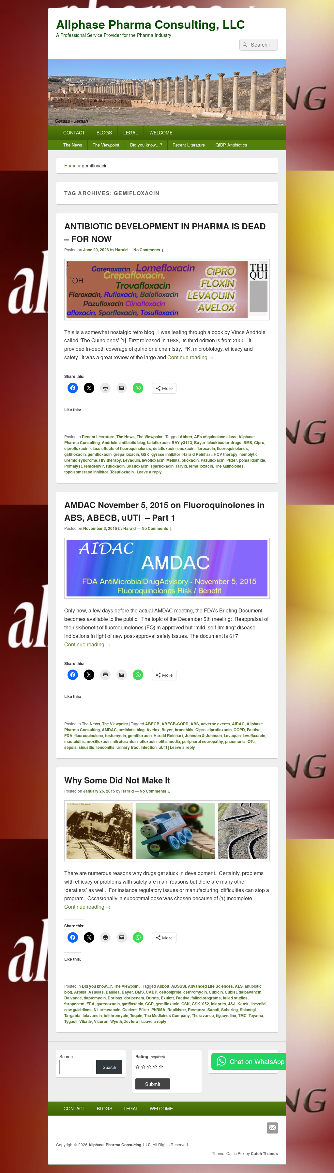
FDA (68, 735)
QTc (251, 741)
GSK (145, 454)
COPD (239, 730)
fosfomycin (115, 735)
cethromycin (195, 992)
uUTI (163, 747)
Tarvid (181, 466)
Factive (254, 730)
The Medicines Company (167, 1015)
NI (96, 1009)
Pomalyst (73, 466)
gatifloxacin (75, 454)
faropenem (74, 1004)
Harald (121, 250)
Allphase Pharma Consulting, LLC (150, 23)
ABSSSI (178, 986)
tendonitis (105, 747)
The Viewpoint (106, 145)
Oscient (129, 1009)
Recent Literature (189, 145)
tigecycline (226, 1015)
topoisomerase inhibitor (86, 472)
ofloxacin (190, 460)
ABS (194, 724)
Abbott (186, 437)
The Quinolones (229, 466)
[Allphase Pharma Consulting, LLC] (167, 123)
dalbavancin (250, 992)
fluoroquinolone (88, 735)
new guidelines (78, 1009)
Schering (229, 1009)
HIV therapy (110, 460)
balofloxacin (158, 442)
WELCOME (161, 132)
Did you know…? (146, 145)
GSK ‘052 (200, 1004)
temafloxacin (201, 466)
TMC (242, 1015)
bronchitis (184, 730)
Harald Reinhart (197, 454)
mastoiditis (74, 741)
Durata (152, 998)
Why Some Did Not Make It (117, 780)
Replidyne (176, 1009)
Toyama (256, 1015)
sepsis (70, 747)
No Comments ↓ (148, 250)
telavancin (92, 1015)
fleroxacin (205, 448)
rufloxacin (115, 466)
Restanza (196, 1009)
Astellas (96, 992)
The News (72, 145)
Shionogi (248, 1009)
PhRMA (158, 1009)
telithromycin (116, 1015)
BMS (247, 442)
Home (70, 165)
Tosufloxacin (122, 472)
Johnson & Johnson (203, 735)
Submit (152, 1083)
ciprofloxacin (76, 448)
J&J (231, 1004)
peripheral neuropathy (202, 741)
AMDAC (109, 730)
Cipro (259, 442)
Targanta (72, 1015)
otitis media (169, 741)
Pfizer (231, 460)
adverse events (215, 724)
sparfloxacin (162, 466)
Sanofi (213, 1009)
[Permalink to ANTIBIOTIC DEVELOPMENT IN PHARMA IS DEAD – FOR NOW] (167, 323)
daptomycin (95, 998)
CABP (151, 992)
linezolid (258, 1004)
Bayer (199, 442)
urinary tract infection (136, 747)
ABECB (152, 724)
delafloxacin (164, 448)
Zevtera (131, 1021)
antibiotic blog (132, 442)
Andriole (109, 442)
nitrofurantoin (125, 741)
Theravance (203, 1015)
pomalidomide (252, 460)
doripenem (134, 998)
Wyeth (116, 1021)
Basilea (113, 992)
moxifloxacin (99, 741)
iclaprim (218, 1004)
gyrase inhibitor (165, 454)
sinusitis (86, 747)
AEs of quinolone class (215, 437)
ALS (239, 986)
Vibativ (85, 1021)
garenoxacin (108, 1004)
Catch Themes (264, 1153)
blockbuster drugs (224, 442)
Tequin (136, 1015)
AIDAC (238, 724)
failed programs (206, 998)
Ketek (243, 1004)
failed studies (235, 998)
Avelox (152, 730)
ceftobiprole (170, 992)
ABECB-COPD (175, 724)
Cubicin (216, 992)
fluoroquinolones (232, 448)
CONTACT (74, 132)
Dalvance (73, 998)
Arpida (80, 992)
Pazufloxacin (212, 460)
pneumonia (235, 741)
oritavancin (109, 1009)
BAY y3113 (182, 442)
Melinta (173, 460)
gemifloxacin (100, 454)
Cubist (231, 992)
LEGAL (130, 132)
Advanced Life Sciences (210, 986)
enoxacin (185, 448)
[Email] (272, 1128)
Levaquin (131, 460)
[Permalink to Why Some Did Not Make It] (167, 864)
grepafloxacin (126, 454)
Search (66, 1056)
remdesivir (94, 466)
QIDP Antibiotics (231, 145)
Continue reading (190, 357)
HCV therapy (225, 454)
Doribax (115, 998)
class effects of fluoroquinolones (120, 448)
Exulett (167, 998)
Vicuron (101, 1021)
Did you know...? (97, 986)
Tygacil (70, 1021)
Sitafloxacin (137, 466)
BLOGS (104, 132)
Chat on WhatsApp (257, 1061)
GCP (149, 1004)
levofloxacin (153, 460)
